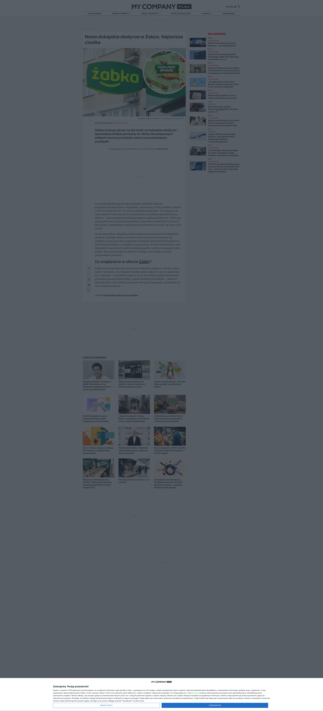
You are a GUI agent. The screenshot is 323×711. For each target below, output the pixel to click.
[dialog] (161, 694)
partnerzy (195, 693)
